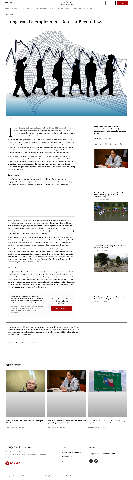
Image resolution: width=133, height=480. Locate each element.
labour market (27, 342)
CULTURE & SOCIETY (41, 8)
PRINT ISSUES (88, 8)
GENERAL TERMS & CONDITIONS (71, 452)
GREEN (75, 8)
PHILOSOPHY (30, 8)
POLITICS (21, 8)
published (62, 128)
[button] (96, 144)
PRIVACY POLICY (67, 457)
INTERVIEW (59, 8)
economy (14, 342)
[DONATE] (7, 463)
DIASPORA (68, 8)
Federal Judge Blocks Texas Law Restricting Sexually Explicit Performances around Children (106, 422)
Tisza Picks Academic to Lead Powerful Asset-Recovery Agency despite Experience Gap (109, 195)
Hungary (19, 342)
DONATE (15, 463)
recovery (50, 285)
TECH (80, 8)
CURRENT (14, 8)
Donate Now (61, 308)
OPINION (51, 8)
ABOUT (7, 8)
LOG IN (64, 461)
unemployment (36, 342)
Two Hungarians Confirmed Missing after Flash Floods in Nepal (109, 298)
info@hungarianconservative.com (102, 454)
